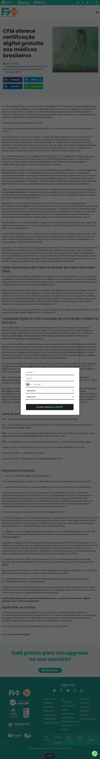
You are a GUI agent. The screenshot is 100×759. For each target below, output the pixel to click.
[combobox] (29, 384)
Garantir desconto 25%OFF (49, 407)
